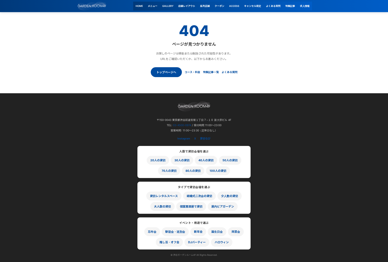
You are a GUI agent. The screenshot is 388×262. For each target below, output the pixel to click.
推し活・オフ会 (169, 242)
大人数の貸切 (162, 206)
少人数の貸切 (229, 196)
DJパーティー (197, 242)
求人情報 (305, 5)
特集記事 (290, 5)
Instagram (183, 138)
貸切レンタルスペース (164, 196)
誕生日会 (217, 231)
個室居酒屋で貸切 (191, 206)
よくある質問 (273, 5)
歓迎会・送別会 (175, 231)
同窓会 (236, 231)
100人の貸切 (218, 170)
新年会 (198, 231)
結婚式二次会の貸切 (199, 196)
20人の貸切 (158, 160)
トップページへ (166, 72)
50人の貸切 (230, 160)
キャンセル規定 (252, 5)
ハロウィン (222, 242)
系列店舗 (205, 5)
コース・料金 (192, 72)
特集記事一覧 (211, 72)
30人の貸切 (182, 160)
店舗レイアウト (186, 5)
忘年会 (152, 231)
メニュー (152, 5)
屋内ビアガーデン (222, 206)
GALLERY (167, 5)
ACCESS (234, 5)
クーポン (219, 5)
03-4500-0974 (182, 125)
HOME (139, 5)
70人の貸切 (169, 170)
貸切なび (205, 138)
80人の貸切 (193, 170)
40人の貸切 (206, 160)
